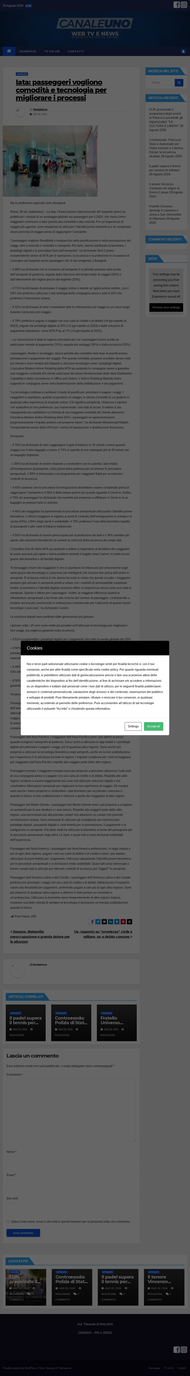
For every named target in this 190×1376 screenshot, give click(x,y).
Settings (133, 726)
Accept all (153, 726)
